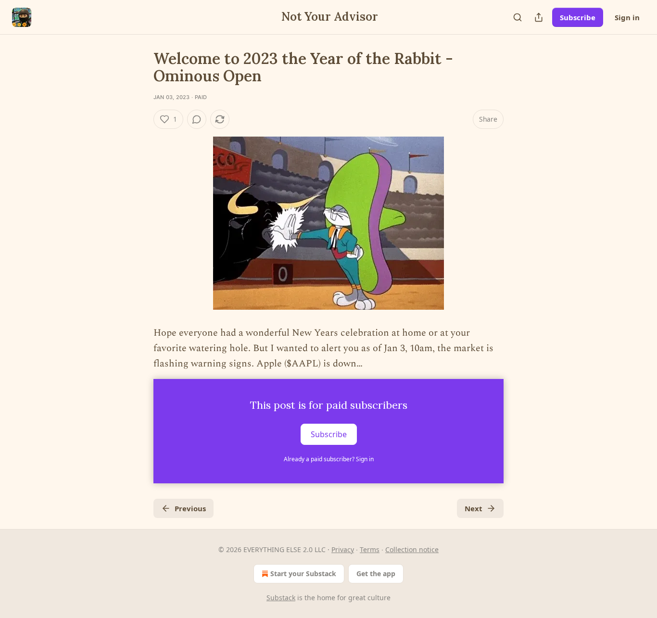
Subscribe (577, 17)
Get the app (375, 573)
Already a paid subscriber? (329, 459)
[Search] (517, 17)
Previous (190, 508)
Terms (369, 549)
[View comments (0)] (196, 119)
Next (473, 508)
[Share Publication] (538, 17)
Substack (280, 597)
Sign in (627, 17)
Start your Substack (303, 573)
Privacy (342, 549)
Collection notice (412, 549)
